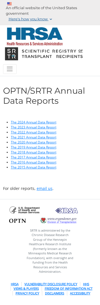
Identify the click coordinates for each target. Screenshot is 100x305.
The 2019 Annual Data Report (33, 147)
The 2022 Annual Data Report (33, 132)
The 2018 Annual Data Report (33, 152)
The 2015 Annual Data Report (33, 167)
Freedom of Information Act (68, 288)
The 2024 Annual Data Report (33, 122)
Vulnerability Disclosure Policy (50, 284)
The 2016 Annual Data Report (33, 162)
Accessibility (80, 293)
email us (44, 188)
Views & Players (26, 288)
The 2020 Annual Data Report (33, 142)
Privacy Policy (27, 293)
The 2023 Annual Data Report (33, 127)
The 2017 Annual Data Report (33, 157)
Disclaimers (54, 293)
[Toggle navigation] (10, 69)
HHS (86, 284)
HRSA (15, 284)
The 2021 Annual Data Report (33, 137)
